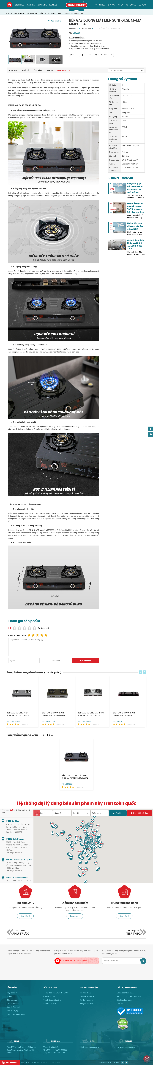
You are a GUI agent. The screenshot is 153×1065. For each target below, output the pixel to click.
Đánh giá (49, 70)
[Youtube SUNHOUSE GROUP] (150, 436)
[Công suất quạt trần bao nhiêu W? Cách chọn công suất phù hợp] (117, 188)
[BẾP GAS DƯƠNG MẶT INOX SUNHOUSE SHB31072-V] (59, 694)
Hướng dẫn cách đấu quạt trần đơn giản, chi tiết (135, 226)
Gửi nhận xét (85, 661)
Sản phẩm (31, 5)
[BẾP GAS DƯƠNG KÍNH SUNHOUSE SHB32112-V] (23, 694)
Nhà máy (111, 5)
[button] (11, 37)
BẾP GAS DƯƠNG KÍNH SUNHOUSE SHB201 (90, 714)
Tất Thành (56, 1062)
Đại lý (120, 5)
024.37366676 (48, 1050)
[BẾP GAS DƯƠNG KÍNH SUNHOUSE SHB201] (94, 694)
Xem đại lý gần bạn (140, 813)
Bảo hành (53, 5)
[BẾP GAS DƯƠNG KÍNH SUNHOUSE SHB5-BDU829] (130, 694)
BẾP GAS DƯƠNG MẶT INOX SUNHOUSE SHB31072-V (57, 714)
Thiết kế (25, 70)
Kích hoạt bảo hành (105, 55)
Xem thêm (24, 916)
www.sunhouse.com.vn (126, 1047)
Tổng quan (13, 70)
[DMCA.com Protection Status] (122, 1030)
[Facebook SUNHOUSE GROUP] (150, 431)
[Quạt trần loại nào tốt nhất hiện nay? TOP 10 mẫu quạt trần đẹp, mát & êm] (117, 208)
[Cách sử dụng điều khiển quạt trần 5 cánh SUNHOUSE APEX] (117, 245)
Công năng (37, 70)
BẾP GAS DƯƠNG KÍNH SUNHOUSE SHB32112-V (19, 714)
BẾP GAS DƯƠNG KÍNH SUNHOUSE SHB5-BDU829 (127, 714)
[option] (35, 37)
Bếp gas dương (32, 13)
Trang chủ (10, 5)
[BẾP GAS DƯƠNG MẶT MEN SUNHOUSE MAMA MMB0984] (76, 756)
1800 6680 (61, 1053)
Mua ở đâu (88, 55)
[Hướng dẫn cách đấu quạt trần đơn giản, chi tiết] (117, 228)
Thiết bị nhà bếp (19, 13)
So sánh (75, 55)
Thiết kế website (42, 1062)
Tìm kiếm (119, 813)
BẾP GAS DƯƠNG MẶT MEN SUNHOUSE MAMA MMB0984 (61, 13)
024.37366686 (61, 1050)
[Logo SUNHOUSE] (76, 11)
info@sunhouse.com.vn (89, 1047)
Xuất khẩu (42, 5)
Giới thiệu (19, 5)
